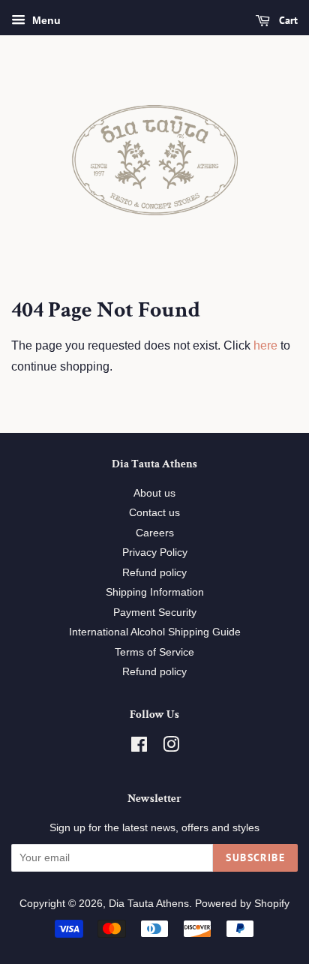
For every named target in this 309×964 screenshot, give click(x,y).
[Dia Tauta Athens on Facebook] (139, 747)
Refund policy (154, 572)
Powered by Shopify (242, 903)
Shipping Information (155, 592)
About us (155, 493)
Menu (45, 20)
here (266, 345)
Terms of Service (154, 652)
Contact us (154, 512)
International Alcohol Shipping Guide (155, 632)
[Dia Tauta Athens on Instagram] (171, 747)
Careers (155, 533)
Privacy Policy (155, 552)
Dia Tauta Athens (149, 903)
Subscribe (255, 857)
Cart (287, 20)
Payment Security (154, 612)
